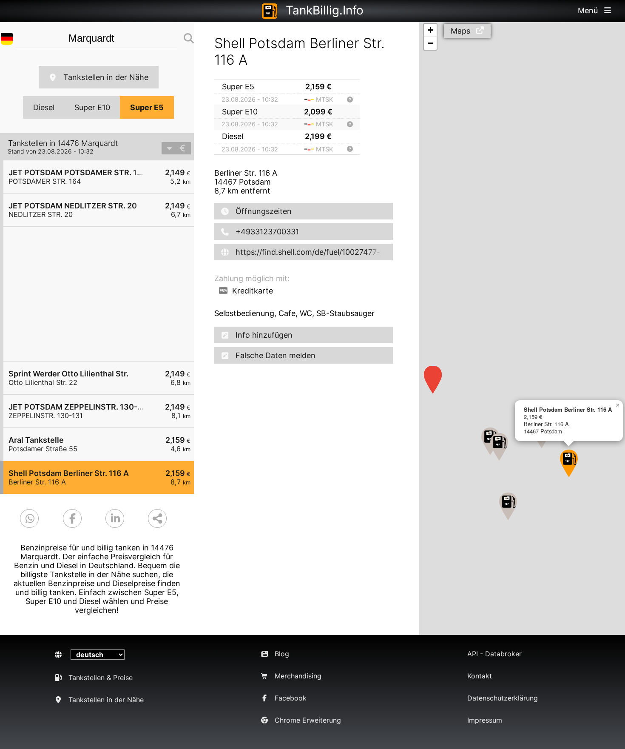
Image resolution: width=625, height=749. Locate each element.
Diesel (43, 107)
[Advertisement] (103, 293)
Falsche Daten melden (275, 355)
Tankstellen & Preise (100, 677)
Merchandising (298, 676)
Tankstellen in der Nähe (105, 77)
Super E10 (92, 107)
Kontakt (479, 676)
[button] (499, 447)
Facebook (291, 698)
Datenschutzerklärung (502, 698)
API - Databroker (494, 653)
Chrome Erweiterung (308, 720)
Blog (282, 653)
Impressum (484, 720)
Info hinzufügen (264, 334)
